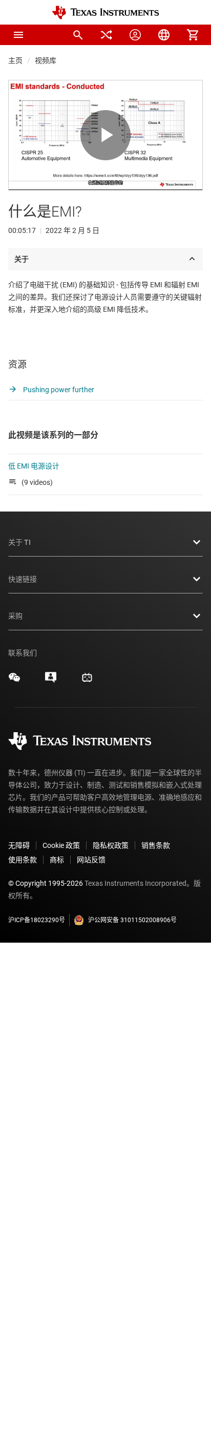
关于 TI (19, 542)
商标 (57, 860)
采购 (15, 616)
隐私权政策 (111, 845)
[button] (18, 35)
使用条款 (22, 860)
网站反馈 (91, 860)
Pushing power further (58, 390)
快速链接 (22, 579)
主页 (15, 60)
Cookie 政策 (61, 845)
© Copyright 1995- (45, 883)
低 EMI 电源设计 (33, 466)
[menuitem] (78, 35)
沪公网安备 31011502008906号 (132, 920)
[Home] (105, 12)
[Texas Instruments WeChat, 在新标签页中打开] (14, 681)
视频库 (45, 60)
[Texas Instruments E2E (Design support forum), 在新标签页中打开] (51, 681)
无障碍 (19, 845)
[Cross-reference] (106, 35)
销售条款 (155, 845)
